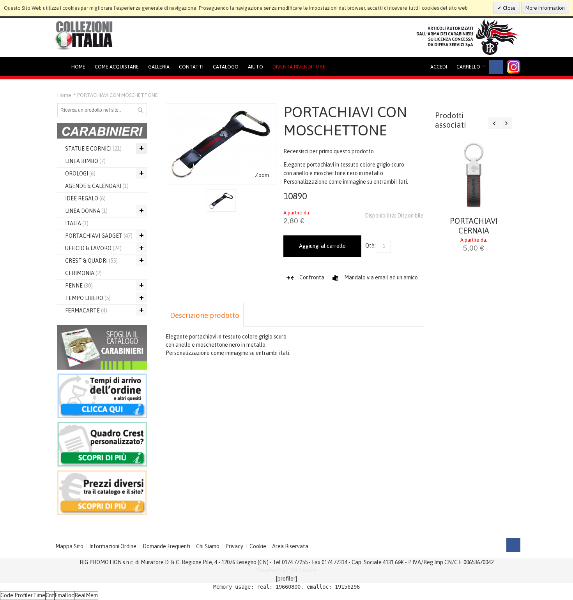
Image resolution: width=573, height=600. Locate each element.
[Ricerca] (140, 110)
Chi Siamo (207, 546)
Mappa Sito (69, 546)
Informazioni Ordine (112, 546)
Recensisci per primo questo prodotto (328, 151)
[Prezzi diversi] (102, 474)
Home (64, 95)
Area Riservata (290, 546)
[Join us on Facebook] (496, 67)
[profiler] (286, 578)
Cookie (257, 546)
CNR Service (301, 570)
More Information (545, 8)
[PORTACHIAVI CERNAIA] (473, 175)
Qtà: (370, 245)
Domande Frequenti (166, 546)
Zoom (262, 175)
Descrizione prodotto (204, 315)
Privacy (234, 546)
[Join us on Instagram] (513, 67)
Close (509, 8)
